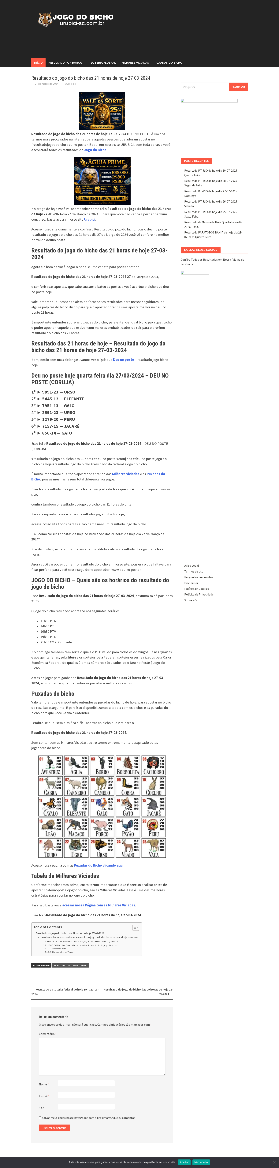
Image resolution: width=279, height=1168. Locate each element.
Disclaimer (191, 583)
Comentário (48, 1034)
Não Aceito (201, 1162)
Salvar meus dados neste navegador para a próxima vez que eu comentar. (88, 1118)
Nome (44, 1084)
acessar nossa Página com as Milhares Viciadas (98, 905)
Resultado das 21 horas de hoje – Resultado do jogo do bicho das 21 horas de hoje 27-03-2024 (90, 937)
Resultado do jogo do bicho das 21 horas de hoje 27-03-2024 (70, 933)
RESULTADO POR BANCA (65, 62)
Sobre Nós (191, 600)
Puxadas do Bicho (168, 62)
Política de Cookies (196, 589)
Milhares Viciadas (135, 62)
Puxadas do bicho (59, 948)
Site (41, 1108)
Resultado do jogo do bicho (70, 965)
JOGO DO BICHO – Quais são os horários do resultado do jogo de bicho (82, 945)
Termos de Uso (193, 571)
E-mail (44, 1096)
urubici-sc (70, 83)
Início (38, 62)
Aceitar (184, 1162)
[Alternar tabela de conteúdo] (133, 927)
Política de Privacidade (199, 594)
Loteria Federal (103, 62)
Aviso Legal (191, 565)
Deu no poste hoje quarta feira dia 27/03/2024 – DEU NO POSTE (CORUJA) (82, 941)
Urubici (89, 219)
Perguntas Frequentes (198, 577)
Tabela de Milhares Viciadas (63, 952)
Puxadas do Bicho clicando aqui (99, 865)
